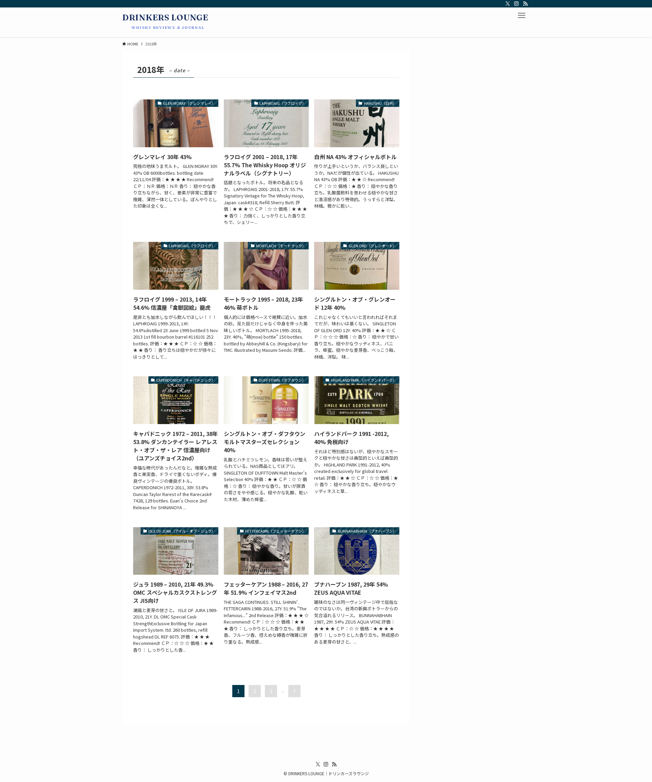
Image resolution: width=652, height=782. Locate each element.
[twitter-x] (507, 3)
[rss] (525, 3)
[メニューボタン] (521, 15)
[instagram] (516, 3)
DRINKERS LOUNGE (165, 17)
